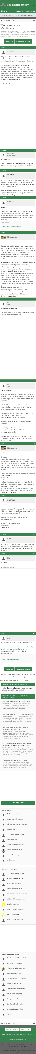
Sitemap (8, 1034)
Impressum (15, 1034)
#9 (34, 495)
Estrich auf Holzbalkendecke (16, 834)
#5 (34, 232)
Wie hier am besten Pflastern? (17, 824)
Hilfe (3, 1034)
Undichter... (11, 860)
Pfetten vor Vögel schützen (16, 968)
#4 (34, 198)
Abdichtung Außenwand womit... (18, 814)
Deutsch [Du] (25, 1029)
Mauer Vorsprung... (13, 855)
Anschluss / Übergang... (15, 994)
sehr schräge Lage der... (15, 1009)
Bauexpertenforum (11, 1029)
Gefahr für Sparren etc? (15, 909)
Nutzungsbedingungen (27, 1034)
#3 (34, 171)
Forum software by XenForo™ (11, 1045)
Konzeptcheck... (12, 829)
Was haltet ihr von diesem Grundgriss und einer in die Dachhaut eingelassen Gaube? (16, 745)
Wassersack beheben (14, 973)
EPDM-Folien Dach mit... (15, 983)
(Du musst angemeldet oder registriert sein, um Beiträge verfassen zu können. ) (18, 675)
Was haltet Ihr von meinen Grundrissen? (16, 702)
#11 (34, 553)
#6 (34, 299)
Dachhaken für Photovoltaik (16, 958)
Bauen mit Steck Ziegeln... (16, 850)
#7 (34, 381)
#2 (34, 150)
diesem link (4, 211)
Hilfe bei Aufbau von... (14, 883)
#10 (34, 535)
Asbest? (9, 1014)
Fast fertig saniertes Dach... (16, 845)
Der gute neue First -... (14, 999)
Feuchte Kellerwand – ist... (16, 919)
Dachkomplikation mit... (15, 1004)
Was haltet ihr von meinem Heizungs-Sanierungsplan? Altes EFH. (15, 728)
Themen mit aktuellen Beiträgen (24, 15)
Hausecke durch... (13, 839)
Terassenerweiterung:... (15, 819)
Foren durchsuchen (7, 15)
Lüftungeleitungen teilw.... (16, 899)
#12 (34, 633)
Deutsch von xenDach (27, 1045)
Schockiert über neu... (14, 963)
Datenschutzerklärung (16, 1039)
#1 (34, 47)
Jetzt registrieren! (18, 803)
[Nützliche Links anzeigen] (34, 20)
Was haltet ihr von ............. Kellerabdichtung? (17, 714)
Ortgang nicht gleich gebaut (16, 989)
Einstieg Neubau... (13, 904)
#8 (34, 443)
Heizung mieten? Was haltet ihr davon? (15, 760)
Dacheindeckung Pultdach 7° (17, 978)
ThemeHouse (24, 1046)
